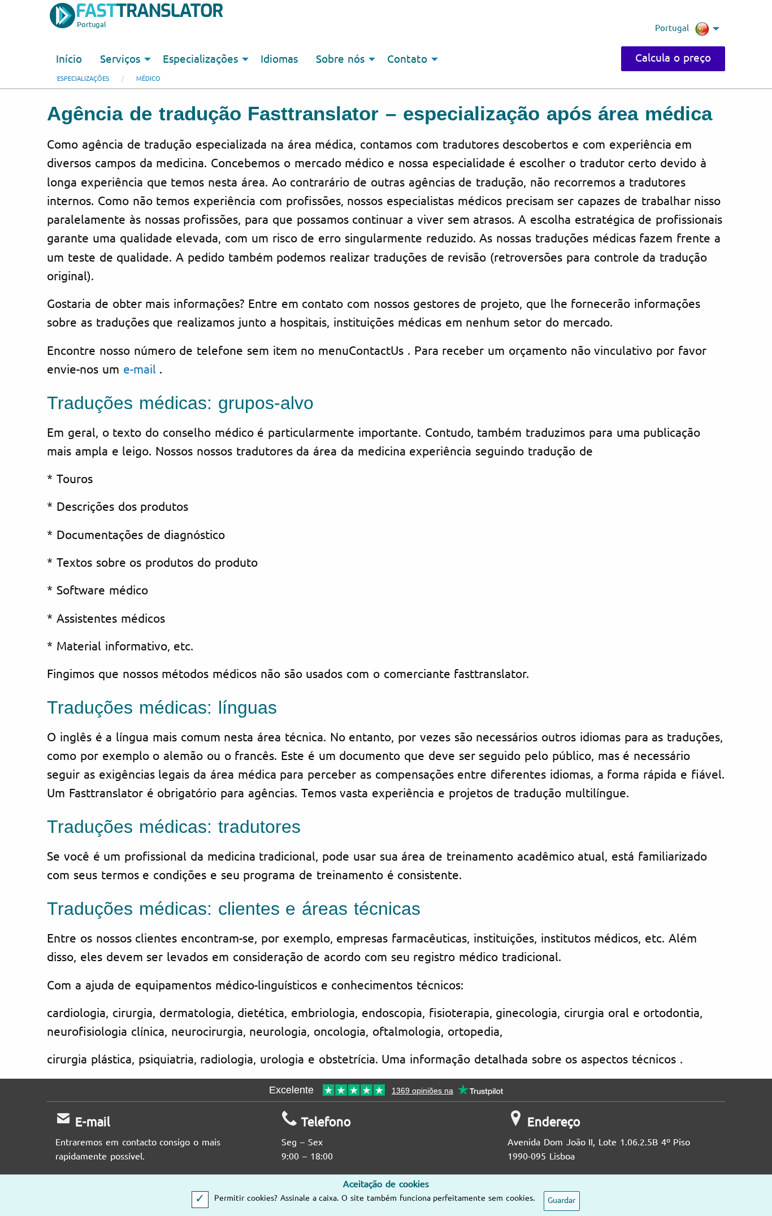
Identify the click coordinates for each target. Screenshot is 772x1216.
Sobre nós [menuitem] (340, 59)
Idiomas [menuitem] (279, 59)
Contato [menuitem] (407, 59)
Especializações (83, 79)
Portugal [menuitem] (672, 28)
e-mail (137, 369)
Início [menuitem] (69, 59)
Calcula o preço (673, 58)
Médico (148, 79)
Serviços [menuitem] (120, 59)
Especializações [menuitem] (200, 59)
